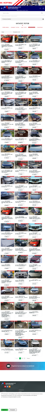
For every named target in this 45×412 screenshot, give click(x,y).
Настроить (12, 409)
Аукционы (4, 391)
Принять (5, 409)
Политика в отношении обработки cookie (12, 397)
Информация (21, 389)
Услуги (20, 391)
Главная (4, 389)
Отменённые (40, 27)
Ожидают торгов (15, 27)
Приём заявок (5, 27)
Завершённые (32, 27)
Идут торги (24, 27)
